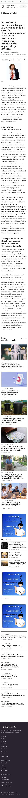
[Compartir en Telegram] (20, 59)
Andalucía (3, 744)
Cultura (3, 754)
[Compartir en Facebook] (17, 59)
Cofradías (3, 751)
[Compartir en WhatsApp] (10, 59)
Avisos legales (5, 779)
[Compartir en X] (13, 59)
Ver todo (23, 338)
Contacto (3, 777)
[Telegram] (20, 2)
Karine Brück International (9, 117)
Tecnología (4, 763)
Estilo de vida (4, 756)
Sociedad (3, 768)
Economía (4, 746)
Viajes (3, 765)
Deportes (3, 748)
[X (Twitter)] (23, 2)
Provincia (3, 741)
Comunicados (10, 13)
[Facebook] (25, 2)
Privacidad (11, 794)
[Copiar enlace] (24, 59)
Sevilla (3, 739)
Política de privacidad (6, 782)
